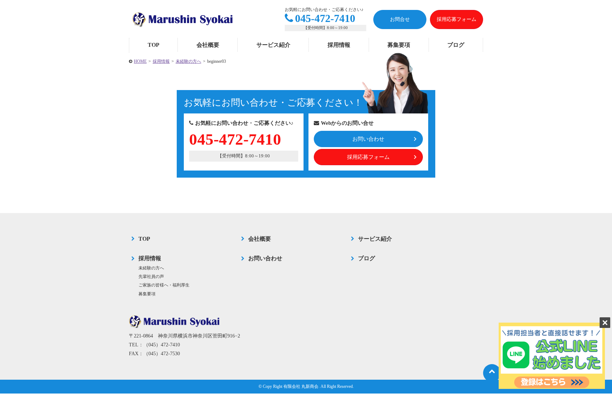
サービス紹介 (273, 45)
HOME (140, 61)
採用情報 (339, 45)
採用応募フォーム (456, 19)
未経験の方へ (188, 61)
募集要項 (398, 45)
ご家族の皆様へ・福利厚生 (163, 285)
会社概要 (208, 45)
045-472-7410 (325, 18)
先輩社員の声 (151, 276)
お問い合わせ (368, 139)
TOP (153, 45)
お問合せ (400, 19)
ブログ (455, 45)
